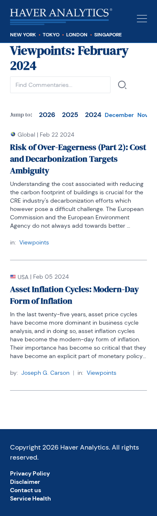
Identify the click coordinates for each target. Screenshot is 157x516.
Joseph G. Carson (45, 372)
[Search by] (122, 85)
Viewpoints (34, 242)
